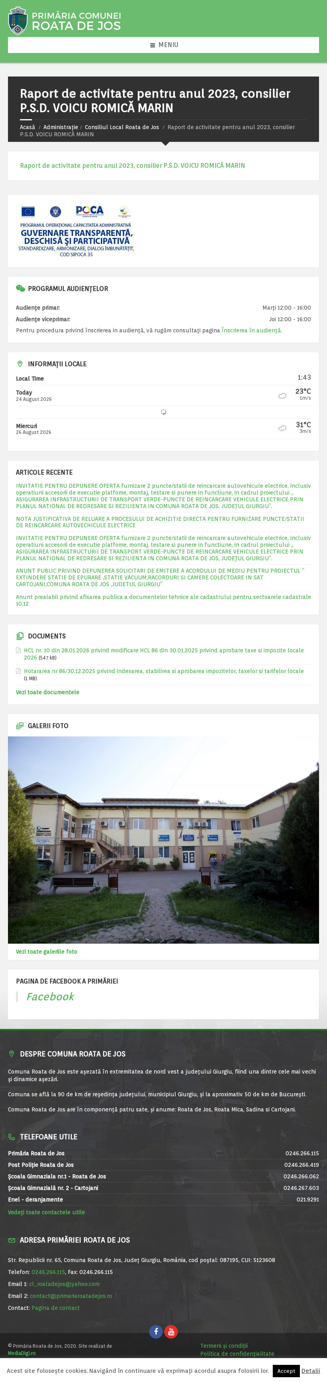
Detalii (310, 1371)
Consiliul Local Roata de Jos (122, 127)
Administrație (60, 127)
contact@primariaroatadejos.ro (71, 1296)
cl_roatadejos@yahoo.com (64, 1284)
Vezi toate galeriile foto (46, 951)
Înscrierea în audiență (251, 330)
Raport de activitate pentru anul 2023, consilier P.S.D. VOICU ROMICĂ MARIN (132, 165)
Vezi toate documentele (47, 692)
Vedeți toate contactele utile (46, 1212)
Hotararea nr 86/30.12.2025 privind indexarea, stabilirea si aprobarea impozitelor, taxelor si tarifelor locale (164, 671)
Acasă (27, 127)
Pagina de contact (56, 1308)
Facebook (50, 996)
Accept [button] (286, 1371)
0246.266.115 (48, 1272)
